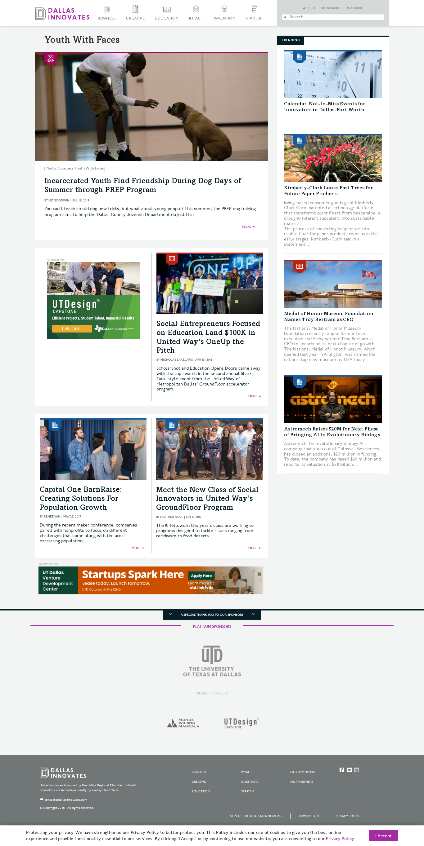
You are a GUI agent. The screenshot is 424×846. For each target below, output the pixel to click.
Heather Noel (171, 517)
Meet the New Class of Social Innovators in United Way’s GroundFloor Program (207, 499)
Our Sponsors (302, 772)
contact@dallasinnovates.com (65, 800)
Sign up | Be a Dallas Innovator (256, 816)
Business (106, 18)
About (309, 8)
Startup (254, 18)
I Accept (383, 836)
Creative (135, 18)
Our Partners (301, 782)
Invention (225, 18)
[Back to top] (400, 806)
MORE (246, 227)
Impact (196, 18)
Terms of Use (309, 816)
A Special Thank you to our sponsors (212, 615)
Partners (354, 8)
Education (166, 18)
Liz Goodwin (59, 200)
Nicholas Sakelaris (176, 360)
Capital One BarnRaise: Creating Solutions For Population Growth (81, 499)
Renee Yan (52, 516)
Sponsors (331, 8)
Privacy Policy (347, 816)
